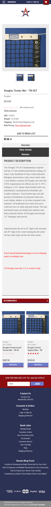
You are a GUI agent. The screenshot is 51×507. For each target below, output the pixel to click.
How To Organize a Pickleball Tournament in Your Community (25, 468)
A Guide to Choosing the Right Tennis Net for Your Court (25, 464)
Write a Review (10, 111)
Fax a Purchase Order (25, 435)
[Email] (8, 139)
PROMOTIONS (25, 429)
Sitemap (29, 502)
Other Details (25, 149)
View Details (13, 364)
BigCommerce (16, 505)
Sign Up (36, 2)
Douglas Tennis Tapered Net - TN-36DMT (35, 350)
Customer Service (25, 442)
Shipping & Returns (25, 416)
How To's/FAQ (25, 445)
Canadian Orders (25, 432)
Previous (4, 48)
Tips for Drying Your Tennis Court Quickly (25, 471)
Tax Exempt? (25, 438)
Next (47, 48)
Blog (25, 448)
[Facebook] (5, 139)
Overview (25, 145)
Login (28, 2)
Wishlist (25, 409)
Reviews (25, 154)
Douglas (6, 342)
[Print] (11, 139)
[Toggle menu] (3, 4)
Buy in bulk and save (23, 125)
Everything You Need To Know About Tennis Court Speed (26, 474)
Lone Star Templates (37, 505)
